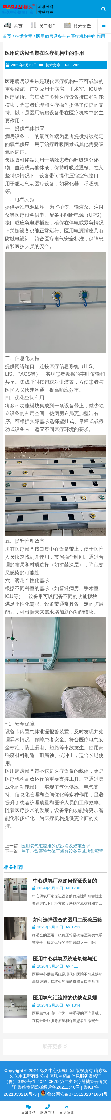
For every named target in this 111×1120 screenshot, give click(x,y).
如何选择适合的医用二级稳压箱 (67, 919)
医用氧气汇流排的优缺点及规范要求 (55, 845)
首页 (7, 36)
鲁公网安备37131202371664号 (77, 1094)
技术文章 (23, 36)
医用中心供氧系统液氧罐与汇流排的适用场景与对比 (67, 961)
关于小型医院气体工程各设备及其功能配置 (62, 851)
